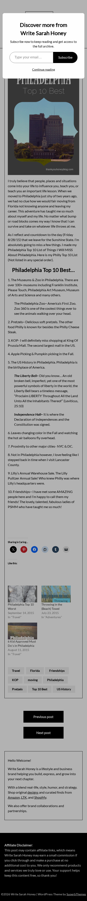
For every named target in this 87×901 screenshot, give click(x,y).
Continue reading (43, 69)
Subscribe (65, 57)
